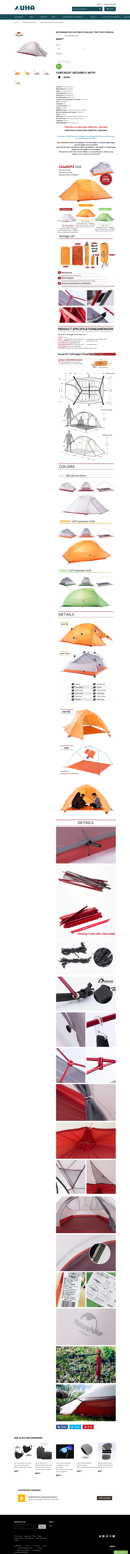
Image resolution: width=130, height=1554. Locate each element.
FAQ (34, 1536)
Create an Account (110, 4)
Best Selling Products (29, 22)
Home (16, 22)
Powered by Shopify (21, 1552)
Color (58, 45)
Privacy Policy (18, 1538)
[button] (67, 36)
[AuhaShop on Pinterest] (107, 1536)
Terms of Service (41, 1538)
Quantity (59, 54)
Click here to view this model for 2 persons (86, 130)
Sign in (99, 4)
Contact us (27, 1536)
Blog (50, 1525)
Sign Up (42, 1527)
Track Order (18, 1536)
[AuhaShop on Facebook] (103, 1536)
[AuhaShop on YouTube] (114, 1536)
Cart (111, 9)
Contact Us (121, 1552)
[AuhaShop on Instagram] (110, 1536)
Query (40, 1536)
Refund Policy (29, 1538)
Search (16, 1540)
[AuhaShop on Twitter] (100, 1536)
